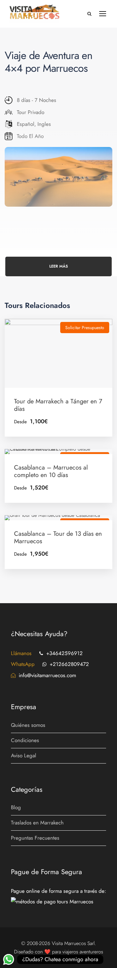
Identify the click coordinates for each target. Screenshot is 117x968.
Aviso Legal (23, 755)
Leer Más (58, 266)
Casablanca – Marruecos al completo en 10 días (51, 471)
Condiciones (25, 740)
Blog (16, 807)
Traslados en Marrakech (37, 822)
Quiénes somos (28, 725)
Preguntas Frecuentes (35, 838)
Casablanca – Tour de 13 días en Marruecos (58, 537)
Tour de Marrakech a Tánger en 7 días (58, 405)
